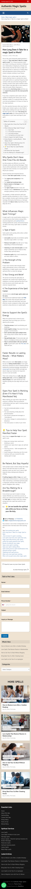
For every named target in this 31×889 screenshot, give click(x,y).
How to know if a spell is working (12, 536)
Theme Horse (17, 884)
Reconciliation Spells (17, 698)
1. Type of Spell (10, 129)
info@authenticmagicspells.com (17, 520)
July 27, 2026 (6, 767)
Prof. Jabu (15, 55)
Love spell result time (8, 538)
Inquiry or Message (7, 619)
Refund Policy (5, 824)
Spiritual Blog (5, 815)
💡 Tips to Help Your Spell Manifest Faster (14, 147)
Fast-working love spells (12, 530)
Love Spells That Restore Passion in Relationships (14, 649)
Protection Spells (6, 843)
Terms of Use (4, 822)
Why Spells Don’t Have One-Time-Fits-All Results (15, 125)
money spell (6, 369)
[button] (3, 885)
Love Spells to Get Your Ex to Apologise (12, 659)
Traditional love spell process (10, 552)
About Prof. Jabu (5, 813)
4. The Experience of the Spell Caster (15, 135)
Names (3, 582)
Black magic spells (8, 45)
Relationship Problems (9, 700)
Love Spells (17, 45)
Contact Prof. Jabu (6, 817)
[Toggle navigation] (3, 13)
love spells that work (20, 538)
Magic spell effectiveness (9, 539)
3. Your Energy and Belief (12, 133)
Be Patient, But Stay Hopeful (12, 150)
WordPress (21, 886)
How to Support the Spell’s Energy (14, 137)
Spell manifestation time (21, 548)
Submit (5, 636)
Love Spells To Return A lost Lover (10, 834)
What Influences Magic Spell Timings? (15, 128)
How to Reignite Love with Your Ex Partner (13, 874)
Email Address (6, 591)
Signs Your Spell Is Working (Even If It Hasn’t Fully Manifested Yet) (15, 144)
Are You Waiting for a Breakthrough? (14, 152)
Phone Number (6, 601)
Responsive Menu (28, 1)
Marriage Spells (5, 837)
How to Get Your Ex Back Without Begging (12, 652)
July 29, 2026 (6, 709)
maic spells (20, 539)
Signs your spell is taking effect (11, 547)
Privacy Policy (5, 819)
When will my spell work (9, 556)
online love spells (7, 541)
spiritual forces (20, 221)
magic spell (6, 113)
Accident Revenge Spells (20, 569)
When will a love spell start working (12, 554)
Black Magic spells (6, 849)
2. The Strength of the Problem (14, 131)
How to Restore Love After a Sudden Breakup (13, 646)
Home (3, 811)
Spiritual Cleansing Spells (8, 845)
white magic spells (21, 556)
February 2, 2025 (7, 55)
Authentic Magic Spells (13, 6)
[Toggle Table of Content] (25, 121)
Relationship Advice (8, 758)
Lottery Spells (5, 847)
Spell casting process (8, 548)
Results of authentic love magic (11, 543)
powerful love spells (18, 541)
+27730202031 (18, 519)
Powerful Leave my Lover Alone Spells (14, 564)
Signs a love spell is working (10, 545)
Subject (3, 610)
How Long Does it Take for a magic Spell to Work (14, 533)
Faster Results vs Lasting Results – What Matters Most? (15, 140)
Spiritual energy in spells (9, 550)
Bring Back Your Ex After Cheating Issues (12, 656)
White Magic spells (8, 46)
